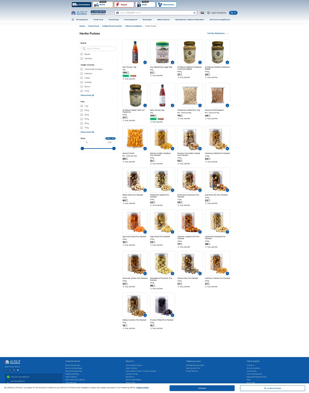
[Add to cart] (145, 62)
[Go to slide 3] (136, 61)
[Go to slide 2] (135, 61)
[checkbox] (82, 54)
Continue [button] (202, 388)
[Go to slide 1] (133, 61)
